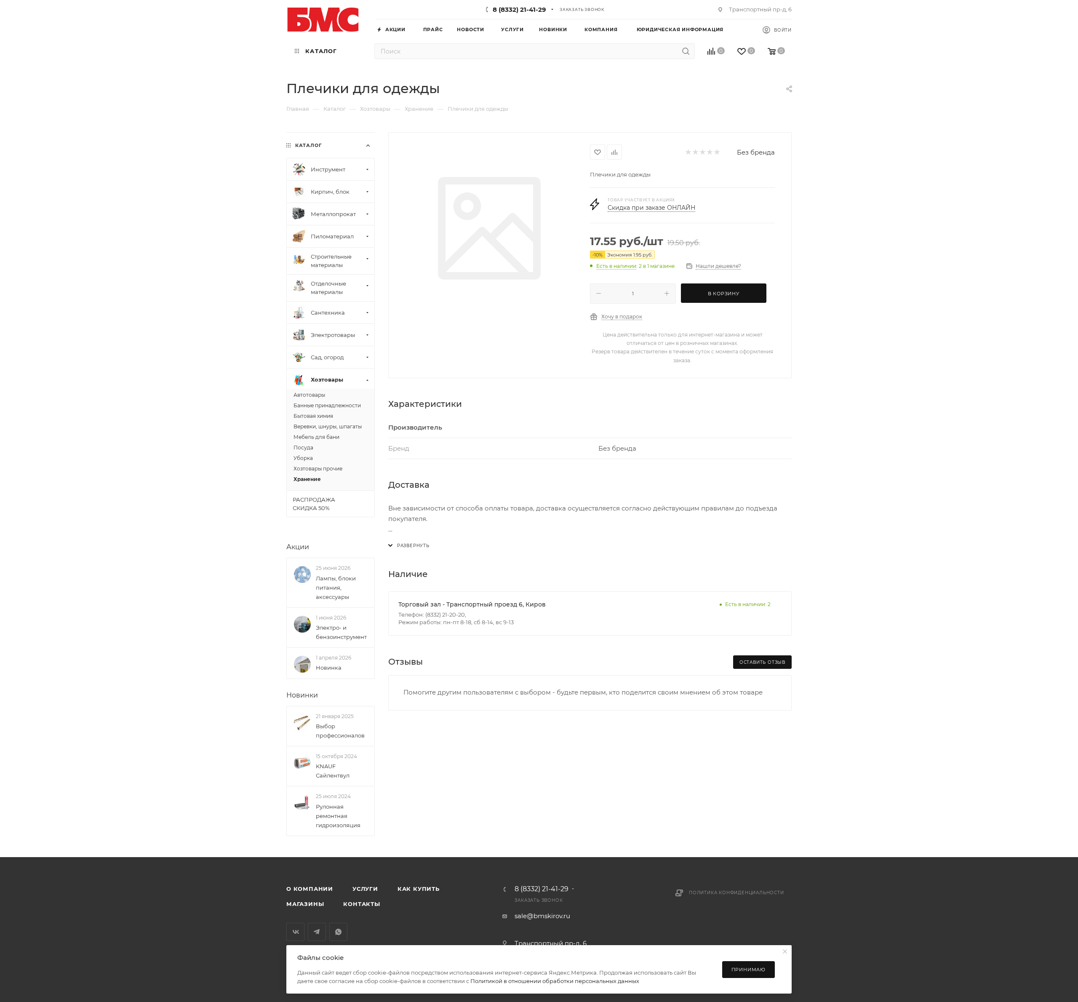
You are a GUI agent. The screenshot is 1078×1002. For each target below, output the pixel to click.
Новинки (302, 695)
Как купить (419, 888)
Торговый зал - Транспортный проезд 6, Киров (472, 604)
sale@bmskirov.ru (542, 916)
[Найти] (686, 51)
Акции (297, 547)
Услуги (365, 888)
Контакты (361, 903)
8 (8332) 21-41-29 (519, 9)
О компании (309, 888)
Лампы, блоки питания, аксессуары (336, 587)
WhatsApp (338, 932)
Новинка (329, 667)
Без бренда (756, 152)
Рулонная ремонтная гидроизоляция (338, 815)
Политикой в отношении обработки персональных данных (554, 981)
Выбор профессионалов (340, 731)
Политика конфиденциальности (736, 892)
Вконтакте (295, 932)
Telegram (317, 932)
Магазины (305, 903)
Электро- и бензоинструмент (341, 632)
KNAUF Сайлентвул (333, 771)
